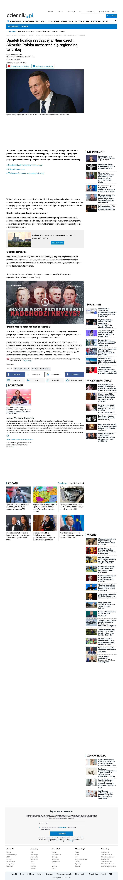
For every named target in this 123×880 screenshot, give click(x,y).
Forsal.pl (9, 859)
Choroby (77, 861)
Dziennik (8, 35)
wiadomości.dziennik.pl (20, 35)
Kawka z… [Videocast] (43, 31)
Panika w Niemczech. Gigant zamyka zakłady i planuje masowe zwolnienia (53, 236)
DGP (80, 11)
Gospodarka (34, 857)
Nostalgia (21, 31)
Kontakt (14, 874)
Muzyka (54, 866)
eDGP (8, 857)
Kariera (39, 874)
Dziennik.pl (34, 849)
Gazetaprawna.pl (12, 854)
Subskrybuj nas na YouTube (20, 66)
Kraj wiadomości (76, 483)
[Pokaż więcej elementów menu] (115, 21)
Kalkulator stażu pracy (107, 857)
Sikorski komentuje (16, 169)
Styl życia (77, 866)
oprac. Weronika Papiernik (20, 55)
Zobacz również (57, 243)
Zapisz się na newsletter (44, 66)
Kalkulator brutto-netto (108, 864)
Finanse (77, 854)
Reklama (30, 874)
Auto (32, 852)
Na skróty (10, 849)
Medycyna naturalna (81, 859)
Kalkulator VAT (105, 859)
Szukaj (113, 16)
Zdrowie (33, 864)
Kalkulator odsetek (106, 861)
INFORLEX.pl (71, 11)
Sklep (114, 11)
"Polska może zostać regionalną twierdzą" (26, 173)
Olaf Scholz (45, 369)
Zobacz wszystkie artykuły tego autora (19, 439)
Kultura (54, 868)
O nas (22, 874)
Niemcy (35, 369)
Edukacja (54, 857)
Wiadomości (13, 26)
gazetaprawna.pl (104, 11)
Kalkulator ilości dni (106, 854)
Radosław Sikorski (21, 369)
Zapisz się (61, 834)
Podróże (33, 866)
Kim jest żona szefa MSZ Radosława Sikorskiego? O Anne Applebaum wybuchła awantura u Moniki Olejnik (18, 411)
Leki (76, 857)
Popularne (62, 483)
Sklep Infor (10, 866)
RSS (110, 874)
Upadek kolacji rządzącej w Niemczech (25, 165)
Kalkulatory (105, 849)
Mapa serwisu (80, 874)
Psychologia (78, 864)
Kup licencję (27, 360)
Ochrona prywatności (64, 874)
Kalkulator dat (105, 852)
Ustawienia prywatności (97, 874)
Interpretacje (10, 864)
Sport (32, 861)
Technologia (34, 854)
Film (53, 864)
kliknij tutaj (72, 841)
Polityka (24, 26)
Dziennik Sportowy (58, 31)
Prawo (77, 852)
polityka (31, 35)
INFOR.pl (50, 11)
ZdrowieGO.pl (91, 11)
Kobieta (54, 852)
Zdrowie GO (30, 31)
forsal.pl (60, 11)
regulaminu (62, 827)
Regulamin (49, 874)
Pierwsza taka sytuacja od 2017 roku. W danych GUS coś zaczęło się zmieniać (18, 445)
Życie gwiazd (56, 861)
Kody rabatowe (56, 854)
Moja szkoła (55, 859)
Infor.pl (9, 852)
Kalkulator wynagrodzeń (108, 866)
